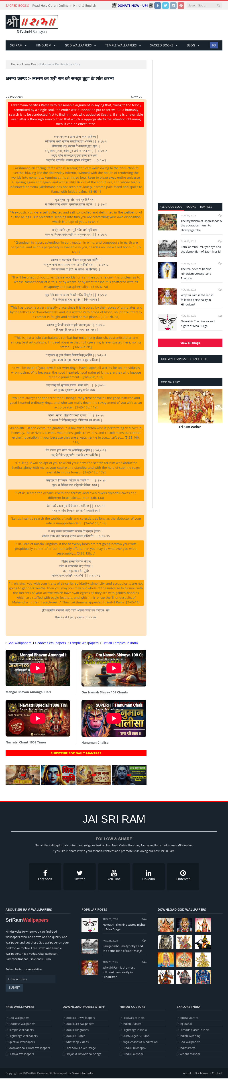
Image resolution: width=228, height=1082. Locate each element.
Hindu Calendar (132, 1054)
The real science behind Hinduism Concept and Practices (196, 273)
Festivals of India (133, 1018)
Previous (163, 412)
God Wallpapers (78, 45)
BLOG (191, 45)
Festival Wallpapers (21, 1054)
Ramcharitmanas (17, 959)
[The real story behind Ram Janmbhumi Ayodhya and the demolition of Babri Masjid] (167, 248)
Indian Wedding (189, 1036)
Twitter (79, 879)
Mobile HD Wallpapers (80, 1018)
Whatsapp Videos (77, 1042)
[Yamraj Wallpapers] (203, 942)
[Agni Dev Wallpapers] (203, 959)
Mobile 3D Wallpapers (79, 1024)
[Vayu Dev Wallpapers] (166, 977)
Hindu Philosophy (134, 1048)
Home (15, 64)
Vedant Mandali (189, 1054)
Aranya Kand (29, 64)
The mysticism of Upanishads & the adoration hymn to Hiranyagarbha (201, 225)
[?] (23, 783)
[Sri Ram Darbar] (190, 406)
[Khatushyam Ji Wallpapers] (184, 925)
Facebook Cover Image (80, 1048)
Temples (206, 207)
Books (191, 207)
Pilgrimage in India (134, 1030)
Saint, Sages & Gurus (135, 1036)
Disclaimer (201, 1073)
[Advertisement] (142, 25)
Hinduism (43, 45)
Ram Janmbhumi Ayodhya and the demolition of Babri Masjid (201, 249)
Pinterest (183, 879)
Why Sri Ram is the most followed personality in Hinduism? (197, 299)
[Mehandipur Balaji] (166, 942)
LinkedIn (148, 879)
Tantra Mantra (188, 1018)
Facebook (45, 879)
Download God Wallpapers (182, 909)
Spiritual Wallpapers (21, 1042)
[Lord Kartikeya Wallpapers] (166, 959)
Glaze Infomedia (82, 1073)
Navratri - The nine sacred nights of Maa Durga (198, 323)
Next (217, 412)
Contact (217, 1073)
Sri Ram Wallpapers (34, 909)
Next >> (136, 97)
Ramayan (51, 954)
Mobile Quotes (75, 1036)
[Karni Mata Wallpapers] (203, 925)
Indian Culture (131, 1024)
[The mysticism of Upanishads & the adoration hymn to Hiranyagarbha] (167, 222)
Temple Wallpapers (121, 45)
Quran (46, 959)
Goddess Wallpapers (50, 643)
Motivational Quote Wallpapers (29, 1048)
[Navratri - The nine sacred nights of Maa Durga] (167, 322)
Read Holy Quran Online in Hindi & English (64, 6)
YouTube (114, 879)
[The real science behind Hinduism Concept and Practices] (167, 270)
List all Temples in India (120, 643)
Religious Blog (171, 207)
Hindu (10, 931)
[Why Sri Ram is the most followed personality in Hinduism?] (167, 296)
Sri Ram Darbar (190, 427)
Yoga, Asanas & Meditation (140, 1042)
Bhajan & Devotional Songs (83, 1054)
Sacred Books (161, 45)
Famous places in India (194, 1030)
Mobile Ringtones (77, 1030)
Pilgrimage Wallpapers (23, 1036)
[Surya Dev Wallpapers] (184, 959)
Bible (32, 959)
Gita (41, 954)
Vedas (33, 954)
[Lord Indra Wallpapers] (184, 942)
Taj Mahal (185, 1024)
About (187, 1073)
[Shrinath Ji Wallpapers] (184, 977)
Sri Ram (16, 45)
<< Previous (14, 97)
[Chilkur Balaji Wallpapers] (203, 977)
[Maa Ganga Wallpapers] (166, 925)
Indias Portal (187, 1048)
